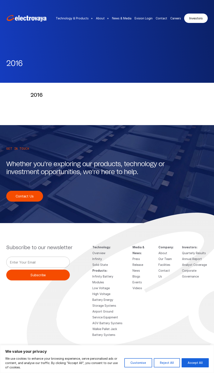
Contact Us (25, 196)
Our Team (165, 259)
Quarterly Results (194, 253)
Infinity (97, 259)
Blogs (136, 276)
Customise (138, 362)
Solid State (100, 264)
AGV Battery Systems (107, 323)
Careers (175, 18)
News (136, 270)
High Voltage (101, 294)
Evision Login (144, 18)
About (102, 18)
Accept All (195, 362)
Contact (161, 18)
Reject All (167, 362)
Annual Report (192, 259)
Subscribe (38, 275)
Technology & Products (74, 18)
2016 (37, 95)
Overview (98, 253)
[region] (107, 359)
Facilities (164, 264)
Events (137, 282)
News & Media (121, 18)
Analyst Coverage (194, 264)
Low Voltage (101, 288)
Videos (137, 288)
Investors (196, 18)
